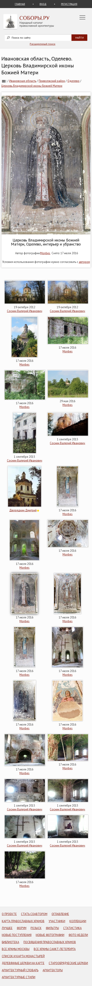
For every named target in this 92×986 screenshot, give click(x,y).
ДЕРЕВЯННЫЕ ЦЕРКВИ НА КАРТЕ (23, 963)
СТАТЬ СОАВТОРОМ (34, 914)
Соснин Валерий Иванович (24, 311)
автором (84, 262)
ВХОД (43, 4)
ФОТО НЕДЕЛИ (78, 935)
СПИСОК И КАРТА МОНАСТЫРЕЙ (23, 956)
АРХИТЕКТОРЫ (53, 970)
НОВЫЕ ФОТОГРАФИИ (50, 935)
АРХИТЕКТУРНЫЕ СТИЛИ (18, 977)
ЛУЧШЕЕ (7, 928)
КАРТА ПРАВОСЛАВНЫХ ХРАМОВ (23, 921)
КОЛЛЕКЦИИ (77, 921)
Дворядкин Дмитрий (23, 510)
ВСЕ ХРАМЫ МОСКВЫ (15, 949)
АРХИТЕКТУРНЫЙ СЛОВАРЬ (20, 970)
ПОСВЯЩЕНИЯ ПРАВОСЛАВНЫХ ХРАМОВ (49, 942)
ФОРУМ (21, 928)
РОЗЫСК (36, 928)
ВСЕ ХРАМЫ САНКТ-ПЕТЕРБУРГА (55, 949)
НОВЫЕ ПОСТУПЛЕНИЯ (16, 935)
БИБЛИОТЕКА (10, 942)
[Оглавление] (4, 81)
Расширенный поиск (42, 44)
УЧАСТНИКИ (57, 921)
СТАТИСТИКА (72, 928)
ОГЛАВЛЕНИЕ (60, 914)
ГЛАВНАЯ (20, 4)
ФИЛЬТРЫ (52, 928)
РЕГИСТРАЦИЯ (69, 4)
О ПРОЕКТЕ (9, 914)
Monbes (45, 253)
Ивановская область (22, 81)
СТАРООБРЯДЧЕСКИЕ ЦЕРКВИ (68, 963)
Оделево (73, 81)
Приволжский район (52, 81)
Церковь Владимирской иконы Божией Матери (31, 86)
